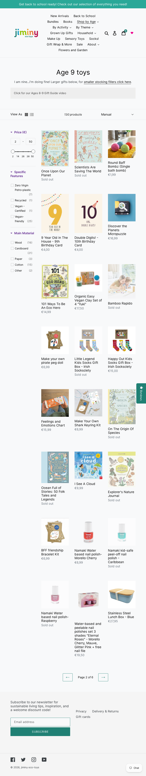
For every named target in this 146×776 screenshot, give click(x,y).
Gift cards (83, 717)
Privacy (81, 711)
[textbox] (15, 141)
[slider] (13, 151)
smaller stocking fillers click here (107, 82)
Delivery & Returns (105, 711)
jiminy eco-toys (30, 767)
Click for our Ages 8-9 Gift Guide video (40, 93)
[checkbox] (23, 190)
